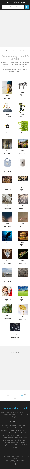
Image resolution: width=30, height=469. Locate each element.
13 (12, 397)
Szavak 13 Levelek (7, 440)
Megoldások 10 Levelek (14, 435)
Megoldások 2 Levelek (9, 425)
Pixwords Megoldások (15, 2)
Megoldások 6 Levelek (8, 430)
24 (20, 397)
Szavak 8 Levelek (14, 433)
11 (27, 394)
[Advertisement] (15, 32)
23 (17, 397)
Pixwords (9, 51)
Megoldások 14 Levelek (21, 440)
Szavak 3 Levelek (22, 425)
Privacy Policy (10, 461)
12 (9, 397)
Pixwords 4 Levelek (8, 428)
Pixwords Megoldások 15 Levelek (15, 442)
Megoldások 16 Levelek (10, 445)
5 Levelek (16, 51)
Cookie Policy (19, 461)
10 (25, 394)
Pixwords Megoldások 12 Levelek (18, 437)
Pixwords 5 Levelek (21, 428)
